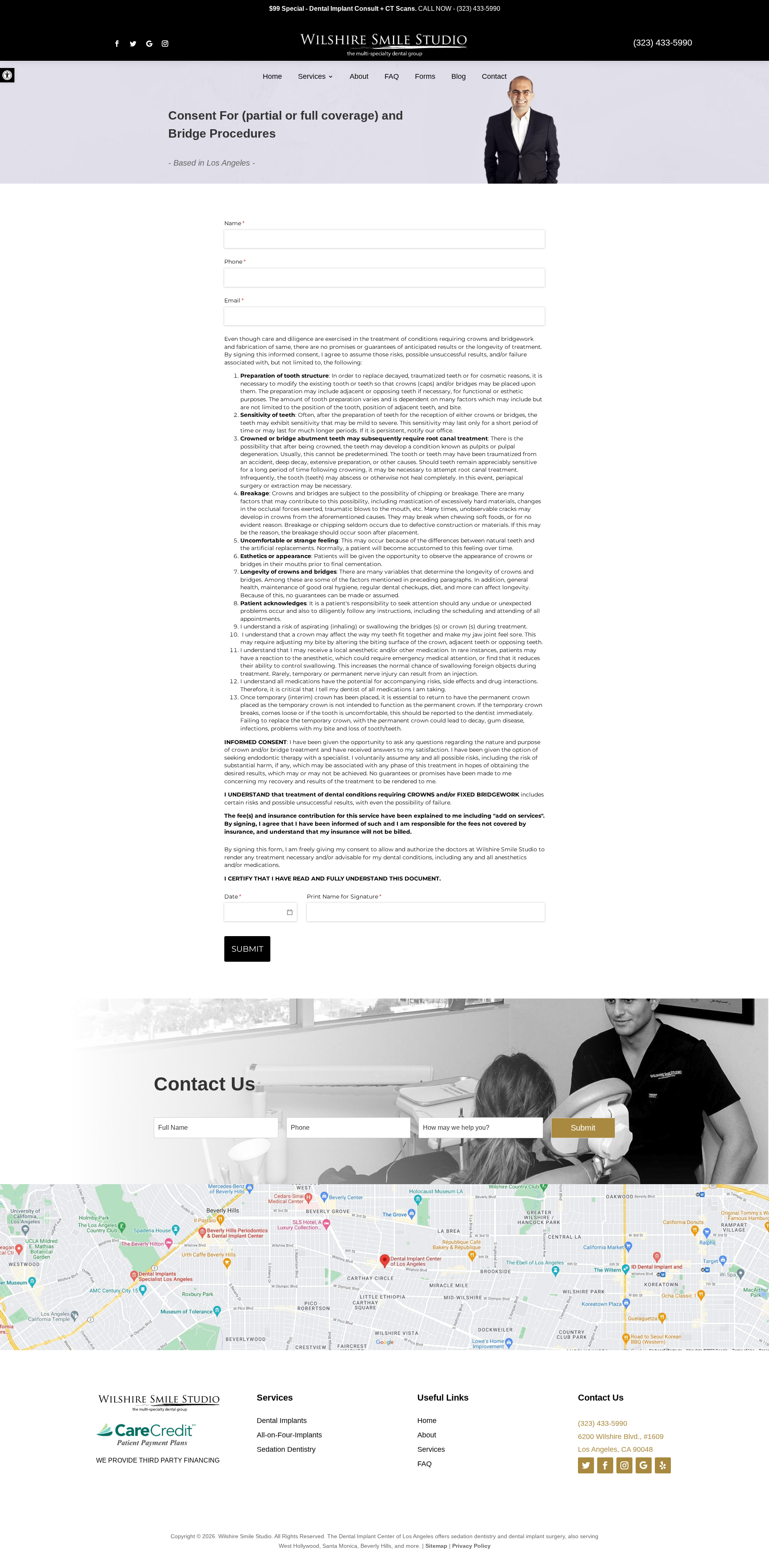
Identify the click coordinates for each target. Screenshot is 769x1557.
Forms (425, 76)
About (359, 76)
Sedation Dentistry (286, 1449)
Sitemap (436, 1546)
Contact (494, 76)
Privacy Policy (471, 1546)
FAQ (391, 76)
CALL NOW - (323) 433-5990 (459, 8)
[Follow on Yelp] (663, 1465)
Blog (458, 76)
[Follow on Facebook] (117, 43)
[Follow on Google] (149, 43)
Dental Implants (282, 1421)
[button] (7, 75)
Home (272, 76)
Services (312, 76)
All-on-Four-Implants (289, 1435)
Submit (583, 1127)
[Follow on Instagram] (165, 43)
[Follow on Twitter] (133, 43)
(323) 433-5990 (602, 1423)
